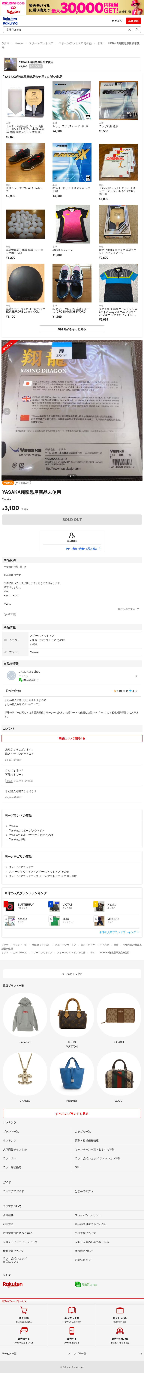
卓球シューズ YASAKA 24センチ (24, 189)
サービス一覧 (9, 1353)
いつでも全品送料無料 (71, 1320)
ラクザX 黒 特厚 (108, 126)
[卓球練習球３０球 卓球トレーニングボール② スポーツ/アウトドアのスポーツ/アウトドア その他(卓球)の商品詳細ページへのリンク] (25, 224)
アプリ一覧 (80, 1353)
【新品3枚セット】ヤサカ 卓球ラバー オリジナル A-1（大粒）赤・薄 (117, 191)
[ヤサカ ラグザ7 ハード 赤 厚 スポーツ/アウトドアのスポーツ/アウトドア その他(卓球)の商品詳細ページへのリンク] (72, 100)
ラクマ (5, 43)
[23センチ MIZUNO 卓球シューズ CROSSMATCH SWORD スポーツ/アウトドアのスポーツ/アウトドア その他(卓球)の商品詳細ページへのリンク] (72, 283)
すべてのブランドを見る (72, 1113)
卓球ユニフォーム (63, 250)
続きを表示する (126, 608)
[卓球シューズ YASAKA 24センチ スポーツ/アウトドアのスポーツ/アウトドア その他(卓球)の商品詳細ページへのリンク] (25, 162)
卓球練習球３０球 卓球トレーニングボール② (25, 251)
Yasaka (19, 43)
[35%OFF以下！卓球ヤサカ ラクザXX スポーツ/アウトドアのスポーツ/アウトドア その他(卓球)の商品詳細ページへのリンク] (72, 162)
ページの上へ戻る (72, 974)
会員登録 (133, 21)
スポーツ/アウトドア (41, 43)
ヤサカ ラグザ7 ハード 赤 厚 (70, 126)
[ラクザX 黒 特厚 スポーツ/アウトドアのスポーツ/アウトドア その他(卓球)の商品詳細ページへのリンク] (118, 100)
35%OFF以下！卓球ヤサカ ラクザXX (71, 189)
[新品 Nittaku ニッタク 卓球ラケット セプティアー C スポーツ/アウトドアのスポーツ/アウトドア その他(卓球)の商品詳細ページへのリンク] (118, 224)
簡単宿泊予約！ (120, 1320)
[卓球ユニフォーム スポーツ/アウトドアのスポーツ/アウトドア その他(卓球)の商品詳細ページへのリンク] (72, 224)
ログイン (117, 21)
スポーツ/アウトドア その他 (75, 43)
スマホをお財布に (71, 1340)
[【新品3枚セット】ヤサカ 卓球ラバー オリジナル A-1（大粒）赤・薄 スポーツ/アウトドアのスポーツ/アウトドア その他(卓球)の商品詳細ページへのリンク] (118, 162)
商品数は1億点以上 (24, 1320)
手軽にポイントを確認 (120, 1340)
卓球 (99, 43)
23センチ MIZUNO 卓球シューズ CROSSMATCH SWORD (70, 310)
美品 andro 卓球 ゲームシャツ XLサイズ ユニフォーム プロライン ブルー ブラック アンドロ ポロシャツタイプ (118, 313)
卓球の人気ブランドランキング (118, 932)
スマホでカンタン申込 (23, 1340)
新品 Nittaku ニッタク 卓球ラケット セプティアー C (117, 251)
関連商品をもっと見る (72, 329)
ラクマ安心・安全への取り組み (81, 548)
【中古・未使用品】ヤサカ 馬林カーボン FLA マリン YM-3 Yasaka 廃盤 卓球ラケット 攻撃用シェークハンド (25, 130)
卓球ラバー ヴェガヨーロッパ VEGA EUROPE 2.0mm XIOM (25, 310)
